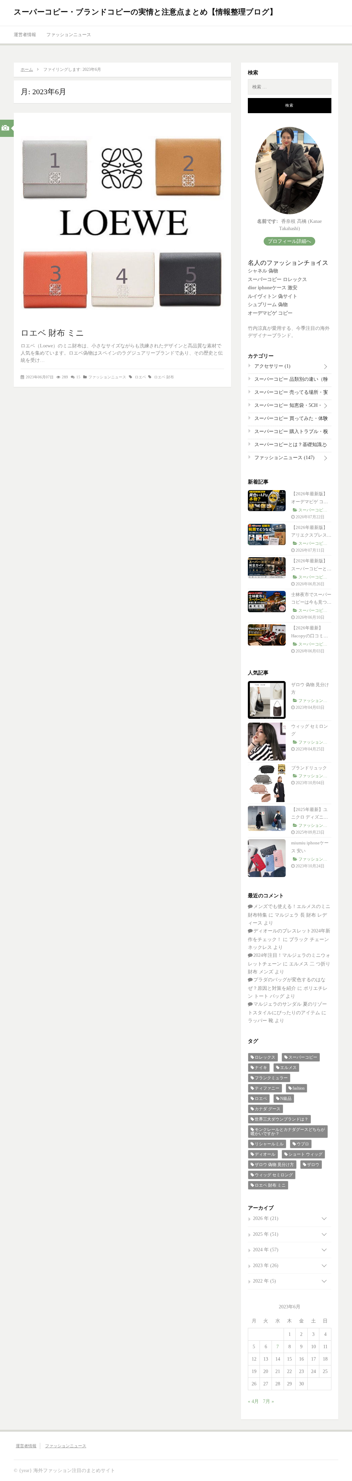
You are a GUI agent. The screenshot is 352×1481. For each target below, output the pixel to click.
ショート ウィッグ (305, 1154)
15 (78, 377)
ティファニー (267, 1088)
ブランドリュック (309, 767)
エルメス (288, 1067)
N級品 (286, 1098)
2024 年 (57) (265, 1249)
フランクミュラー (271, 1077)
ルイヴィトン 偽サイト (272, 296)
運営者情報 (25, 34)
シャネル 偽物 (263, 270)
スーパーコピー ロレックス (277, 279)
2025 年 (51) (265, 1234)
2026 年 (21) (265, 1218)
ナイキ (261, 1067)
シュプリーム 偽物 (268, 304)
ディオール (265, 1154)
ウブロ (303, 1144)
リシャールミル (269, 1144)
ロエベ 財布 (164, 377)
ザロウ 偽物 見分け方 (274, 1164)
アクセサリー (271, 366)
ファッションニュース (68, 34)
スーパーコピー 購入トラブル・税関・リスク (290, 433)
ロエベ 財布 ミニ (52, 332)
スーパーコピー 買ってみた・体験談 (290, 420)
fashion (299, 1088)
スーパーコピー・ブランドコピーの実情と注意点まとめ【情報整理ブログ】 (145, 12)
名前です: (267, 221)
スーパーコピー (302, 1057)
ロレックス (265, 1057)
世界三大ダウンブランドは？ (281, 1119)
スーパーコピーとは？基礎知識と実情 (290, 446)
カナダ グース (267, 1108)
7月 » (268, 1401)
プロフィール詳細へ (289, 241)
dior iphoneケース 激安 (272, 287)
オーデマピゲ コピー (270, 313)
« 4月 (253, 1401)
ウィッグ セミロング (274, 1174)
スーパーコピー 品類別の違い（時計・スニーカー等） (290, 381)
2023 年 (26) (265, 1265)
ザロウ (313, 1164)
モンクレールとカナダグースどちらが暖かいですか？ (288, 1131)
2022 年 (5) (264, 1281)
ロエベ (140, 377)
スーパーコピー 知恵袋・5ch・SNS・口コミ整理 (287, 407)
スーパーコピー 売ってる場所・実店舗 (290, 394)
